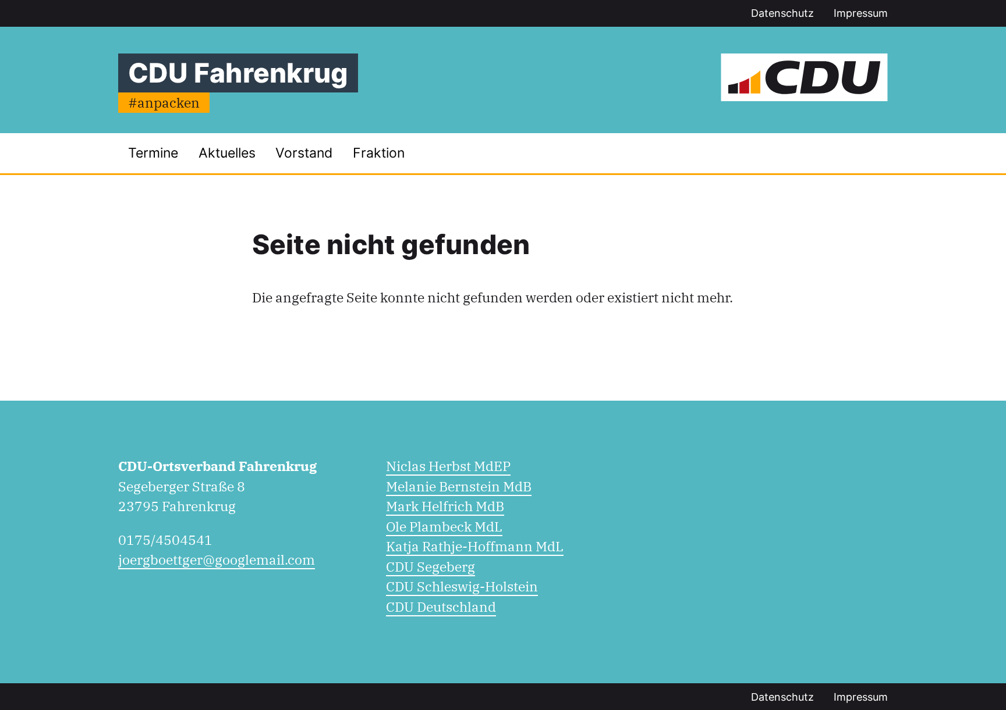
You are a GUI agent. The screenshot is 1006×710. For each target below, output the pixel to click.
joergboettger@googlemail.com (216, 559)
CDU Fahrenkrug (238, 72)
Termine (153, 153)
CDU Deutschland (441, 606)
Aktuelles (227, 153)
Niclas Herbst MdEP (448, 465)
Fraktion (379, 153)
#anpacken (164, 102)
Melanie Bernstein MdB (459, 486)
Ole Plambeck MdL (444, 526)
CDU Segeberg (430, 566)
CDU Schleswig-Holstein (462, 586)
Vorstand (303, 153)
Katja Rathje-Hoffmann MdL (475, 546)
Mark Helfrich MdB (445, 506)
